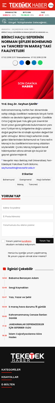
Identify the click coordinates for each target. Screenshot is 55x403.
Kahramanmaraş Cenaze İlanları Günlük (28, 316)
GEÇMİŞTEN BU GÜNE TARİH (23, 29)
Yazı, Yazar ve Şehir (20, 297)
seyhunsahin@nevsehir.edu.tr (18, 168)
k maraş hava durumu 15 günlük (27, 306)
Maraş (20, 184)
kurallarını (26, 241)
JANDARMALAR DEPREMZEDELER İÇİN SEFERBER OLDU (26, 326)
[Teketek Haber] (28, 5)
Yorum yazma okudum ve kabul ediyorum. (20, 243)
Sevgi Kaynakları (18, 287)
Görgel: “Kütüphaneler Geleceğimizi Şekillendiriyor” (27, 22)
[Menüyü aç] (4, 5)
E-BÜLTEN (8, 384)
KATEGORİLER (11, 369)
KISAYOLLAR (9, 377)
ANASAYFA (5, 29)
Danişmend (25, 179)
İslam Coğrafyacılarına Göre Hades (25, 335)
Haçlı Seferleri (43, 179)
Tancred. (33, 184)
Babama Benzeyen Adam (24, 278)
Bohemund (8, 179)
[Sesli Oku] (15, 63)
